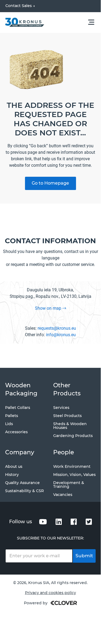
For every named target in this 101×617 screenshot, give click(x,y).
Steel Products (67, 415)
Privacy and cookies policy (50, 592)
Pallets (11, 415)
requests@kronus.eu (57, 328)
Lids (9, 423)
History (12, 474)
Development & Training (68, 484)
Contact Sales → (20, 5)
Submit (84, 555)
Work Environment (72, 466)
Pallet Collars (17, 407)
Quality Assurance (22, 482)
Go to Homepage (50, 183)
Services (61, 407)
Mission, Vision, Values (74, 474)
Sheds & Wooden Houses (70, 425)
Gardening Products (73, 435)
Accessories (16, 431)
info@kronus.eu (61, 334)
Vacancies (62, 494)
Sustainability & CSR (24, 490)
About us (13, 466)
